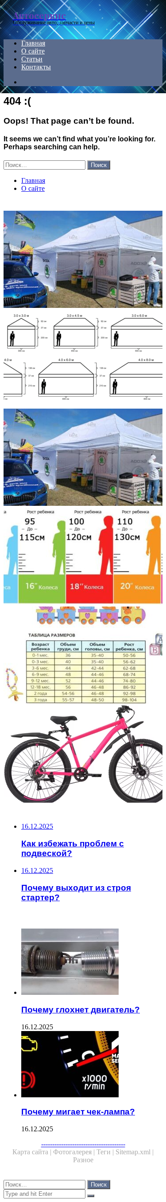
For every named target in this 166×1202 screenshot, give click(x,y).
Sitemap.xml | (135, 1152)
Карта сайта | (32, 1152)
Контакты (36, 67)
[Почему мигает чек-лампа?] (91, 1065)
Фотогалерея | (75, 1152)
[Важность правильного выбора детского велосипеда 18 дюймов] (83, 557)
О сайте (33, 51)
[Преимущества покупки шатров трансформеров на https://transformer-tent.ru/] (83, 260)
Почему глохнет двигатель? (80, 1009)
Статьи (31, 59)
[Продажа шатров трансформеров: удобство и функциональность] (83, 359)
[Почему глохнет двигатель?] (91, 963)
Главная (33, 43)
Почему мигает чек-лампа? (78, 1111)
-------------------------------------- (83, 1144)
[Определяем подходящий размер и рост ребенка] (83, 656)
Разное (83, 1160)
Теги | (106, 1152)
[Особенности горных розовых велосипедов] (83, 754)
